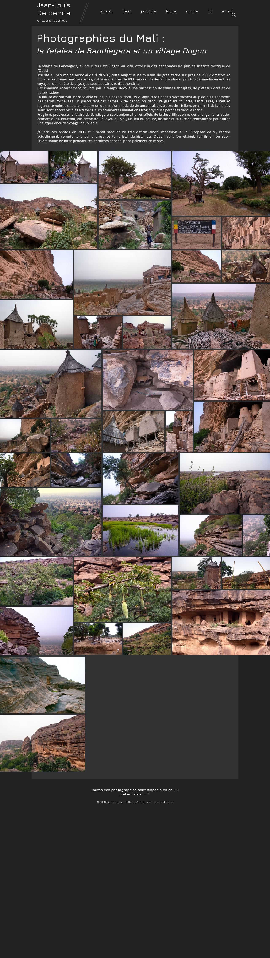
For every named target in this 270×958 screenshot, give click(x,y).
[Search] (234, 14)
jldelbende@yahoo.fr (135, 794)
